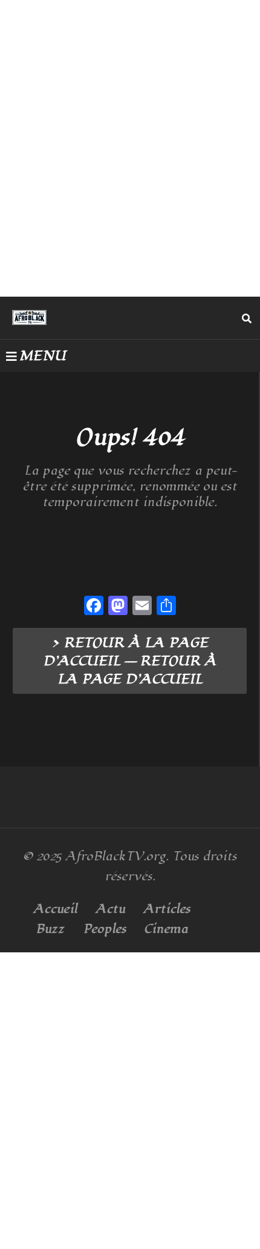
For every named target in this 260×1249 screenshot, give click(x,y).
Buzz (50, 929)
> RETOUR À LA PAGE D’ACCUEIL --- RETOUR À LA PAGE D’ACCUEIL (129, 661)
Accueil (55, 909)
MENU (42, 356)
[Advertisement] (130, 148)
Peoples (104, 929)
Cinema (166, 929)
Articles (166, 909)
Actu (110, 909)
